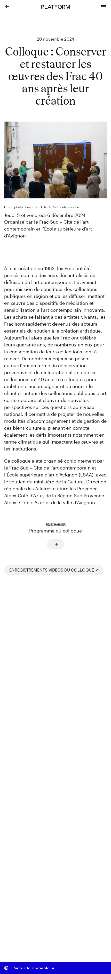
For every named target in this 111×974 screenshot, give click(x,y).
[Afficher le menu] (104, 6)
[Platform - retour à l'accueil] (55, 6)
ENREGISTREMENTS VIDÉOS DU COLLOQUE (51, 569)
